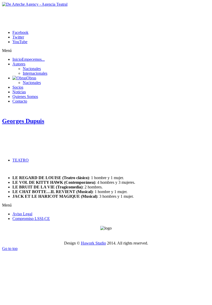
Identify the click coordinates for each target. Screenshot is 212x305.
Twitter (18, 37)
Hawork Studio (93, 243)
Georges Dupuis (23, 121)
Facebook (20, 32)
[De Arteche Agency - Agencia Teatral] (34, 4)
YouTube (19, 42)
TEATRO (20, 160)
